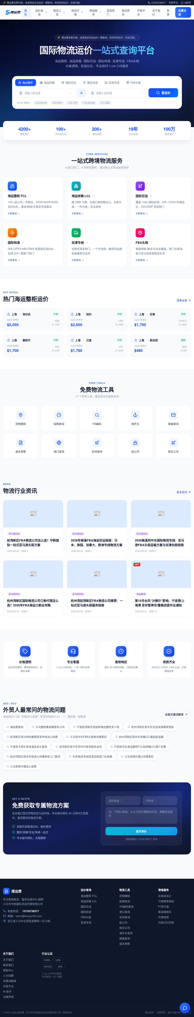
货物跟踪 (124, 896)
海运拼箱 (49, 82)
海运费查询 (16, 727)
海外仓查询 (126, 933)
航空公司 (124, 928)
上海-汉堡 (72, 102)
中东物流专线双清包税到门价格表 (92, 756)
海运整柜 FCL (89, 896)
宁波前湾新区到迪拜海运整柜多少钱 (98, 727)
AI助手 (187, 2)
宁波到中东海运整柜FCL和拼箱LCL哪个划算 (140, 746)
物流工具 (57, 12)
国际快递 (92, 82)
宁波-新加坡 (89, 102)
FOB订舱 (163, 906)
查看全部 (182, 300)
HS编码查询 (126, 906)
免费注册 (182, 12)
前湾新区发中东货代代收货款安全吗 (80, 746)
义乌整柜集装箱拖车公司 (50, 727)
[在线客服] (185, 1008)
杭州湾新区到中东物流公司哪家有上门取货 (35, 756)
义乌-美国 (105, 102)
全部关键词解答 (174, 714)
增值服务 (93, 12)
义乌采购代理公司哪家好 (139, 756)
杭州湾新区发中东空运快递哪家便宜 (152, 727)
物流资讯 (126, 12)
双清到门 (111, 12)
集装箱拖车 (164, 912)
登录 (168, 12)
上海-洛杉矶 (41, 102)
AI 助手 (7, 991)
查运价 (166, 92)
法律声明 (8, 997)
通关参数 (124, 943)
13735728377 (158, 2)
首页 (25, 12)
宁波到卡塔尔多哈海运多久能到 (28, 746)
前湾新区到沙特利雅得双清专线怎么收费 (34, 737)
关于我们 (156, 12)
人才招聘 (8, 975)
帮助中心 (8, 970)
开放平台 (173, 2)
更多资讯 (182, 492)
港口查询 (124, 912)
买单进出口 (164, 896)
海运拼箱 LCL (89, 901)
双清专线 (114, 82)
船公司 (123, 922)
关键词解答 (9, 981)
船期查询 (124, 901)
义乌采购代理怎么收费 (23, 766)
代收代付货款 (166, 922)
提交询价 (141, 831)
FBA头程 (135, 82)
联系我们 (8, 965)
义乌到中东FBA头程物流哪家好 (88, 737)
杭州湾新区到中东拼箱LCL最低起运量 (141, 737)
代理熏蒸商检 (166, 901)
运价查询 (39, 12)
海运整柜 (27, 82)
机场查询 (124, 917)
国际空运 (71, 82)
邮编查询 (124, 938)
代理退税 (163, 917)
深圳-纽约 (57, 102)
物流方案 (75, 12)
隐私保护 (149, 1012)
